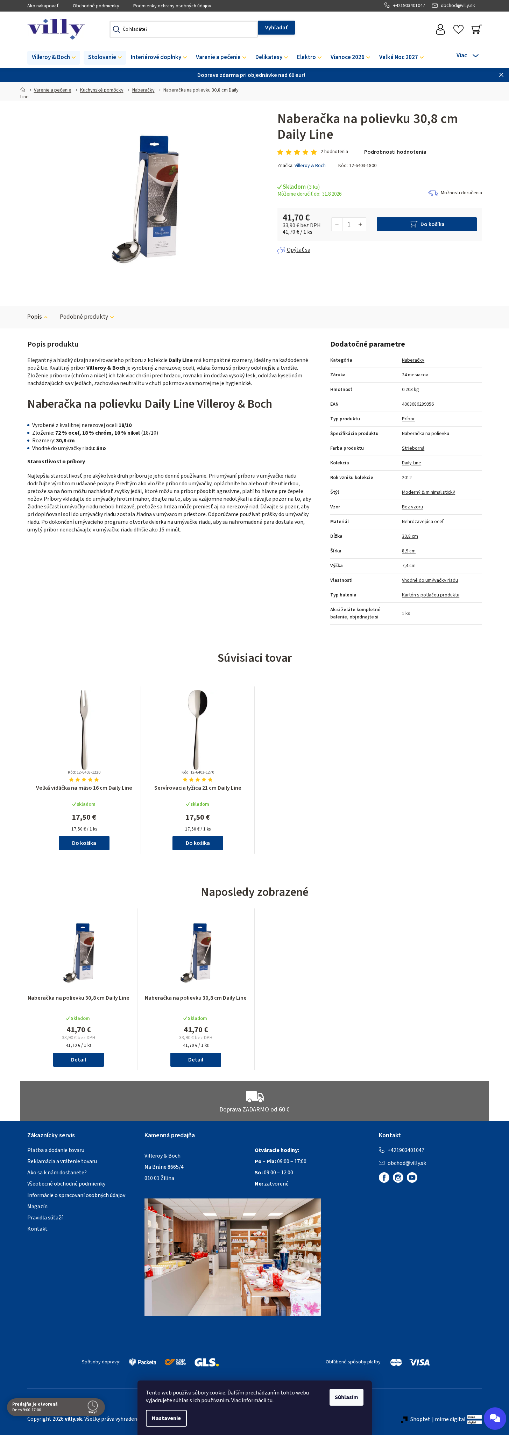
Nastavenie (166, 1418)
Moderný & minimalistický (428, 492)
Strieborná (413, 448)
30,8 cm (410, 536)
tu (270, 1400)
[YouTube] (412, 1177)
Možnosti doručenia (461, 192)
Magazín (37, 1206)
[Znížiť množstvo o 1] (337, 224)
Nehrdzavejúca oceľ (423, 521)
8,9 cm (409, 551)
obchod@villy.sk (458, 5)
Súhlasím (346, 1397)
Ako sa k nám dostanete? (57, 1172)
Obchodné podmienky (96, 5)
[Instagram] (398, 1177)
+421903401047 (409, 5)
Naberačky (413, 360)
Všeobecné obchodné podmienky (66, 1184)
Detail (78, 1060)
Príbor (408, 418)
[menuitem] (53, 58)
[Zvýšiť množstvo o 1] (360, 224)
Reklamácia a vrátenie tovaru (62, 1161)
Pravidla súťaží (45, 1218)
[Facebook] (384, 1177)
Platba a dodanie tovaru (55, 1150)
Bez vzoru (412, 506)
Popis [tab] (34, 317)
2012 (407, 477)
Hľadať (276, 28)
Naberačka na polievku (425, 433)
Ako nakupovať (43, 5)
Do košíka (432, 224)
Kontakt (37, 1229)
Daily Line (411, 462)
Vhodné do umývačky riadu (430, 580)
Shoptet (420, 1419)
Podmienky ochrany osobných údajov (172, 5)
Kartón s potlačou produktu (430, 595)
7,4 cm (409, 565)
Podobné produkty (84, 317)
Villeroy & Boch (310, 165)
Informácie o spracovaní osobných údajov (76, 1195)
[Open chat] (495, 1418)
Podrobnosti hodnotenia (395, 152)
